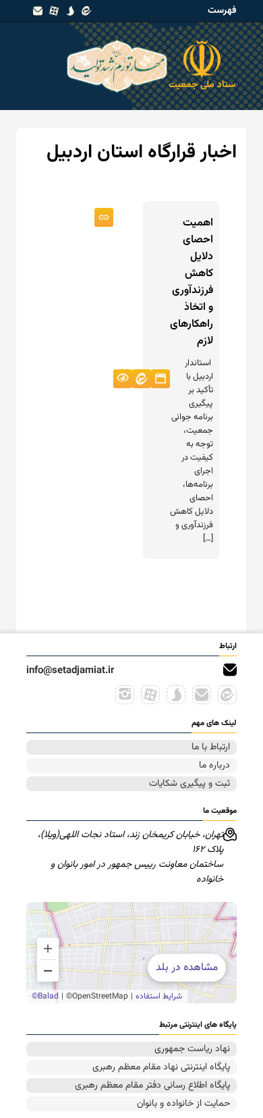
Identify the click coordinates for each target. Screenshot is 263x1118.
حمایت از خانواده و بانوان (183, 1103)
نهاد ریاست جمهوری (192, 1049)
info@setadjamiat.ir (70, 670)
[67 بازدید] (122, 378)
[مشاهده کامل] (103, 217)
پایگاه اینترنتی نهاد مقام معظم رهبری (161, 1067)
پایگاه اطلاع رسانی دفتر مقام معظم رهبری (152, 1085)
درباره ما (214, 765)
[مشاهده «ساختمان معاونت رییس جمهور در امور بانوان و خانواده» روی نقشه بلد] (131, 952)
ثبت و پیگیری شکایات (189, 783)
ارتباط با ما (211, 747)
